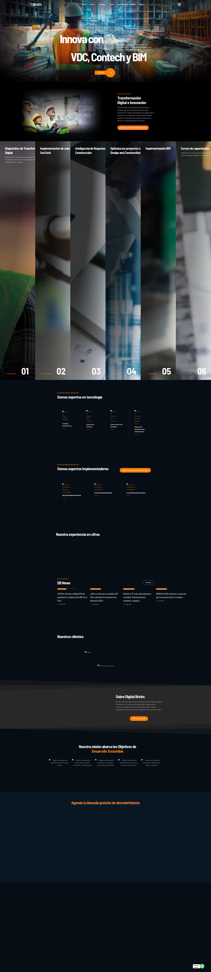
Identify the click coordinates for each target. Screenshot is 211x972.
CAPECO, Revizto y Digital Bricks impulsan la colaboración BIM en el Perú (72, 597)
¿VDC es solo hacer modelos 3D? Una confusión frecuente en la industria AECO (104, 597)
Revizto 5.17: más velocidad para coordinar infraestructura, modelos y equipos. (137, 597)
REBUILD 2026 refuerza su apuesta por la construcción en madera (171, 595)
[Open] (179, 4)
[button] (133, 127)
